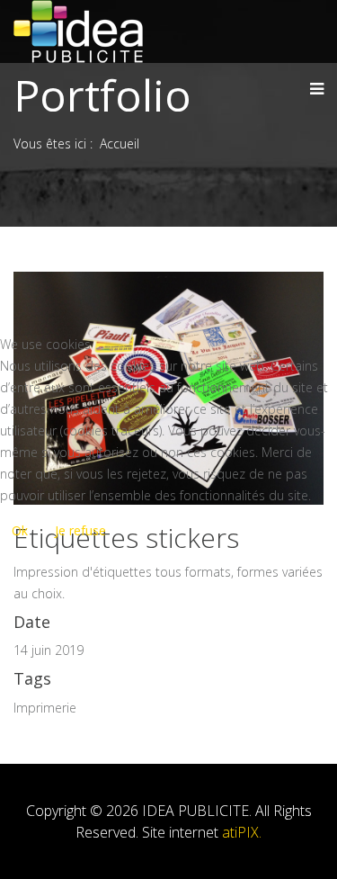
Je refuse (80, 530)
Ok (20, 530)
